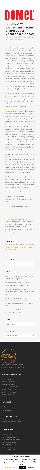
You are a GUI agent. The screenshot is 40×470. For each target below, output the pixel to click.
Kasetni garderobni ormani (14, 111)
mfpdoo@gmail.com (11, 442)
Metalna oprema (26, 247)
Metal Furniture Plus (16, 39)
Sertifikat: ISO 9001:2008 (9, 389)
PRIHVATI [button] (22, 467)
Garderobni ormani (19, 242)
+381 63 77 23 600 (10, 445)
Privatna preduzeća (27, 37)
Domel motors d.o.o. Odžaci (13, 219)
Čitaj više (31, 467)
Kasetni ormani (24, 244)
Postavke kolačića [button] (11, 467)
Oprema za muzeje (7, 410)
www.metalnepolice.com (12, 439)
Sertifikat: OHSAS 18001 (8, 394)
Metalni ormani (10, 249)
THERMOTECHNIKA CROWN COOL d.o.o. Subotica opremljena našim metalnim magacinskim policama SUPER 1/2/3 (17, 300)
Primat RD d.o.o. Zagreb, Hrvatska (11, 421)
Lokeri (3, 406)
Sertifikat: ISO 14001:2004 (9, 392)
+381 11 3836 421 (9, 447)
